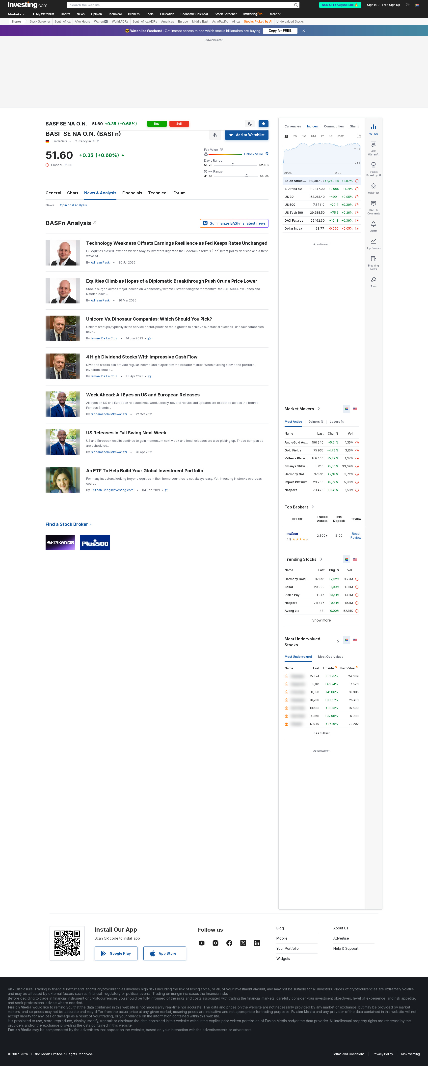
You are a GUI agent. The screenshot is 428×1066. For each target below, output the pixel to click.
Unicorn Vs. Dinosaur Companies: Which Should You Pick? (149, 319)
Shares (16, 21)
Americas (167, 21)
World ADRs (120, 21)
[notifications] (408, 4)
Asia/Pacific (220, 21)
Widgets (283, 958)
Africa (236, 21)
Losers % (337, 421)
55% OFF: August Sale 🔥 (340, 5)
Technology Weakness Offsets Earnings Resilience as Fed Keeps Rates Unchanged (177, 243)
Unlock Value (253, 154)
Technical (157, 192)
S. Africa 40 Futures (299, 189)
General (53, 192)
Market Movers (299, 408)
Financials (132, 192)
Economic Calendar (194, 14)
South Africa (62, 21)
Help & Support (345, 948)
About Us (340, 928)
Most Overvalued (331, 656)
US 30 (289, 197)
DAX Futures (294, 220)
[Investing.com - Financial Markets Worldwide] (27, 4)
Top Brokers (297, 506)
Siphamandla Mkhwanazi (109, 414)
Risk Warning (410, 1054)
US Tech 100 (294, 212)
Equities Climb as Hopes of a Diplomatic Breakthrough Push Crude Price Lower (171, 281)
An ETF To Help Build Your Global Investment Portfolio (144, 470)
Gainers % (315, 421)
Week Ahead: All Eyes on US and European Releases (143, 394)
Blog (280, 928)
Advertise (341, 938)
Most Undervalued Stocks (302, 641)
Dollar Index (293, 228)
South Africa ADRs (145, 21)
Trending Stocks (301, 559)
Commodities (334, 126)
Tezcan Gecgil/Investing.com (112, 490)
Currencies (293, 126)
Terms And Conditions (348, 1054)
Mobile (282, 938)
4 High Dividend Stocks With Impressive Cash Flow (141, 356)
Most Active (293, 421)
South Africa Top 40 (299, 181)
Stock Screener (226, 14)
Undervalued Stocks (290, 21)
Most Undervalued (298, 656)
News (50, 205)
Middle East (200, 21)
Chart (72, 192)
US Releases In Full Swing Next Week (126, 432)
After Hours (82, 21)
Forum (179, 192)
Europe (183, 21)
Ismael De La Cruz (104, 338)
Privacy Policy (383, 1054)
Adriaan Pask (100, 262)
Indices (312, 126)
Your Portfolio (287, 948)
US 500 (290, 205)
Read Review (355, 535)
